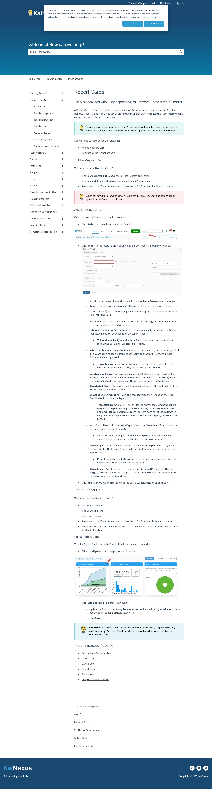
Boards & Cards (54, 78)
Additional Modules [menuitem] (40, 205)
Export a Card (89, 668)
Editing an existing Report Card (98, 152)
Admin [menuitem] (33, 185)
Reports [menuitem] (34, 179)
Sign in (180, 3)
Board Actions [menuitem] (40, 126)
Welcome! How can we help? (56, 44)
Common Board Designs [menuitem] (46, 146)
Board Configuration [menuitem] (44, 113)
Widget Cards (80, 738)
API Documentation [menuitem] (40, 218)
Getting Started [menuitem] (38, 93)
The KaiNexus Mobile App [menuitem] (43, 211)
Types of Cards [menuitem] (41, 132)
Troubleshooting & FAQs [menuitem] (43, 192)
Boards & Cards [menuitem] (38, 99)
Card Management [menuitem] (43, 139)
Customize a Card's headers (96, 653)
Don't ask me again (154, 24)
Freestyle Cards (81, 722)
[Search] (181, 52)
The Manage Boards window (87, 730)
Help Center (34, 78)
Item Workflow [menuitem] (38, 152)
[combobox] (103, 52)
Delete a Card (89, 674)
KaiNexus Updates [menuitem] (39, 198)
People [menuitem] (34, 172)
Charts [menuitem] (33, 159)
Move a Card (88, 658)
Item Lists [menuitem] (35, 165)
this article (134, 631)
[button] (62, 93)
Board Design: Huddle (84, 746)
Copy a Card (88, 663)
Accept (132, 24)
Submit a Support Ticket (142, 3)
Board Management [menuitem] (43, 119)
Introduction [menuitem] (40, 106)
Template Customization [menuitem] (43, 231)
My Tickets (165, 3)
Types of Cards (75, 78)
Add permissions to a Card (95, 679)
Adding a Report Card (93, 147)
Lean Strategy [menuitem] (37, 225)
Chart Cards (79, 714)
